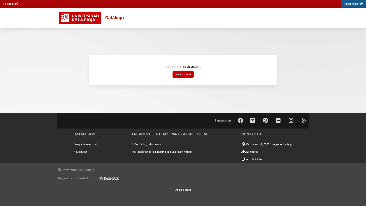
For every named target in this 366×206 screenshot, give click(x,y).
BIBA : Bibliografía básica (146, 144)
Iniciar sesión (183, 74)
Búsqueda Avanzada (86, 144)
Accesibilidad (183, 189)
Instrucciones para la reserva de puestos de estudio (162, 151)
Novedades (80, 151)
